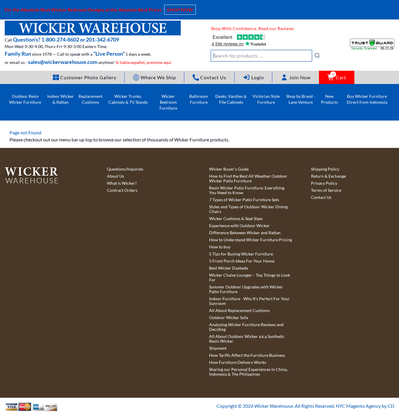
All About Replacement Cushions (239, 310)
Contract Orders (122, 190)
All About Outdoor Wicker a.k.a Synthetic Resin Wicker (247, 339)
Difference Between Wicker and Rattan (245, 232)
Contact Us (321, 197)
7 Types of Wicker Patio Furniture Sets (244, 199)
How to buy (219, 247)
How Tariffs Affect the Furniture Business (247, 355)
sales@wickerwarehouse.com (62, 62)
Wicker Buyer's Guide (229, 169)
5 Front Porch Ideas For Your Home (241, 261)
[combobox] (265, 55)
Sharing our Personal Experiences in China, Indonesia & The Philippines (248, 372)
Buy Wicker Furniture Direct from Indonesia (367, 99)
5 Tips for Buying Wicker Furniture (241, 254)
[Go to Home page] (93, 28)
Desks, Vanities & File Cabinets (231, 99)
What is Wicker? (122, 183)
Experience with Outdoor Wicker (239, 225)
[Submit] (317, 55)
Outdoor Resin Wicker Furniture (25, 99)
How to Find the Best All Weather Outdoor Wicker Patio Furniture (248, 178)
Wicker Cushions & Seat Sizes (236, 218)
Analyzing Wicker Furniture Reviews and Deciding (246, 327)
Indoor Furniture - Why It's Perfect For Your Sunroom (249, 301)
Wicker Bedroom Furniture (168, 102)
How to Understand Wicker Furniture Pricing (250, 239)
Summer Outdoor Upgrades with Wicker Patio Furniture (246, 289)
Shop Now (180, 9)
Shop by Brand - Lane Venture (300, 99)
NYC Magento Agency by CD (365, 406)
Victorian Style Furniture (266, 99)
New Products (329, 99)
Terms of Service (326, 190)
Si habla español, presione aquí (143, 62)
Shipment (218, 348)
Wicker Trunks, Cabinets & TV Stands (128, 99)
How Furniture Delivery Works (237, 362)
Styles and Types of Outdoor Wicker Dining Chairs (248, 209)
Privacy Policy (324, 183)
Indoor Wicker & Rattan (60, 99)
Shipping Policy (325, 169)
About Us (115, 176)
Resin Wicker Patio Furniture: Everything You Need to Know (246, 190)
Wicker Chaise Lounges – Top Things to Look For (249, 277)
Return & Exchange (328, 176)
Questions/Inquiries (125, 169)
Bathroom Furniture (198, 99)
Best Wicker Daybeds (228, 268)
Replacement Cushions (90, 99)
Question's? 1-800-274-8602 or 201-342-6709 (66, 39)
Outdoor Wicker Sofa (228, 317)
